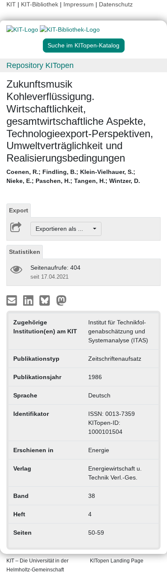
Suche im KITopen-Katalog (83, 45)
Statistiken (24, 251)
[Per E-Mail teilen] (12, 300)
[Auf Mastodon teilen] (61, 300)
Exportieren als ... (64, 228)
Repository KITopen (40, 65)
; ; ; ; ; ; (73, 176)
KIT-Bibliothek (40, 4)
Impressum (78, 4)
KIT (11, 4)
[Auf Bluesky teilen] (46, 300)
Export (18, 210)
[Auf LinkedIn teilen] (29, 300)
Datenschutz (116, 4)
